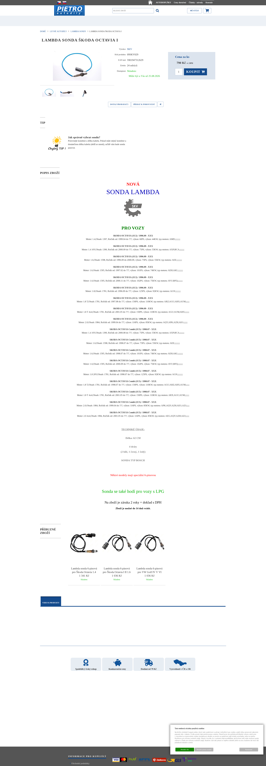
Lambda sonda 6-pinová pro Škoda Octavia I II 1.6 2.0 (117, 572)
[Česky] (59, 2)
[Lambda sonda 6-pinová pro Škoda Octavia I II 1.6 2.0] (117, 544)
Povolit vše (185, 749)
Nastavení (248, 749)
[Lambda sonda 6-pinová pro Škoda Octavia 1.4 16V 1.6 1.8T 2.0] (84, 544)
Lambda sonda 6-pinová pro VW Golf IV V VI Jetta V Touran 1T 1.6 (149, 572)
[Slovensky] (64, 2)
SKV (129, 49)
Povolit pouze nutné (204, 749)
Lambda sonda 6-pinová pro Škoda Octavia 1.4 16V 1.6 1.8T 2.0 (84, 572)
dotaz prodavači (119, 104)
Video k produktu (50, 603)
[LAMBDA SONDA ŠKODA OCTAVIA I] (77, 64)
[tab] (51, 601)
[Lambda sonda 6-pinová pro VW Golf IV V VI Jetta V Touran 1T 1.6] (150, 544)
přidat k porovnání (144, 104)
